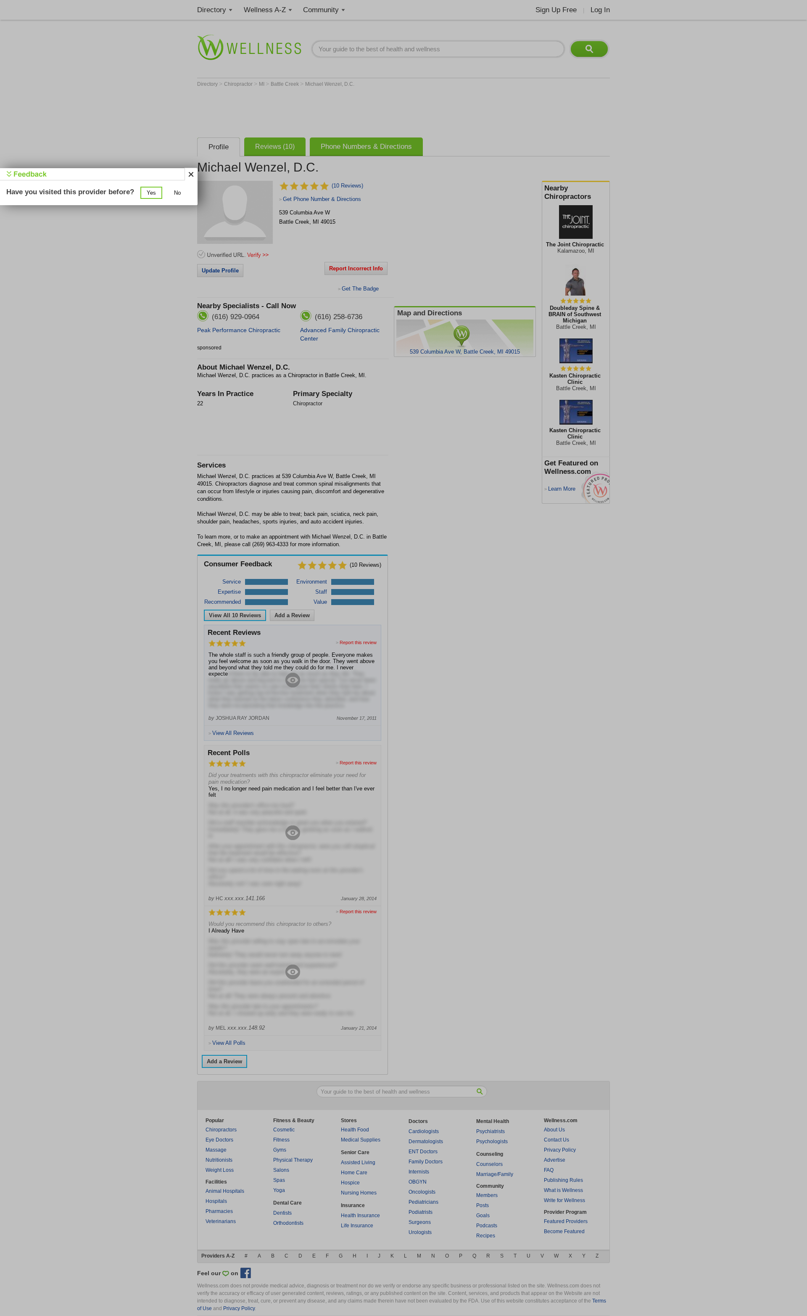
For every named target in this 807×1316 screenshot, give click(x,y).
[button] (151, 193)
